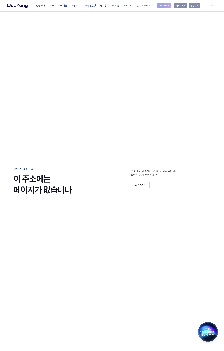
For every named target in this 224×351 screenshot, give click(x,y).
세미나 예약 (180, 5)
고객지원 (115, 5)
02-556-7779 (147, 5)
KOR (206, 5)
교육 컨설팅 (90, 5)
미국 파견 (62, 5)
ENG (213, 5)
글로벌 (103, 5)
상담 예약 (194, 5)
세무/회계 (75, 5)
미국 (51, 5)
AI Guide (127, 5)
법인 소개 (40, 5)
